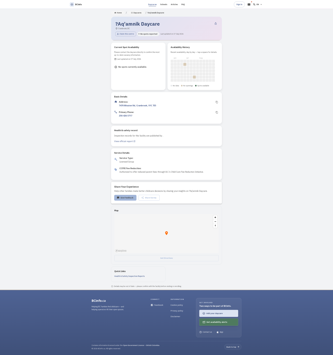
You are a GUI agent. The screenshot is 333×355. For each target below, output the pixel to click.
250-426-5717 (125, 115)
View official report (123, 141)
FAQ (183, 4)
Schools (163, 4)
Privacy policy (177, 310)
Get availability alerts (216, 322)
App (221, 332)
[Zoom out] (215, 221)
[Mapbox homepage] (121, 250)
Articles (174, 4)
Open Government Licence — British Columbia (141, 345)
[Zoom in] (215, 217)
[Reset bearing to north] (215, 226)
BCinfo (99, 300)
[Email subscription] (249, 4)
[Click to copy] (217, 102)
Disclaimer (175, 316)
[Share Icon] (216, 23)
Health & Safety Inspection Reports (129, 276)
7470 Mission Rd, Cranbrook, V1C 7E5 (137, 105)
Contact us (207, 332)
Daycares (152, 4)
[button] (125, 34)
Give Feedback (126, 198)
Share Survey (150, 198)
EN (258, 4)
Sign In (239, 4)
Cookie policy (177, 305)
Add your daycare (214, 313)
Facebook (158, 305)
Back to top (231, 347)
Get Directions (166, 258)
